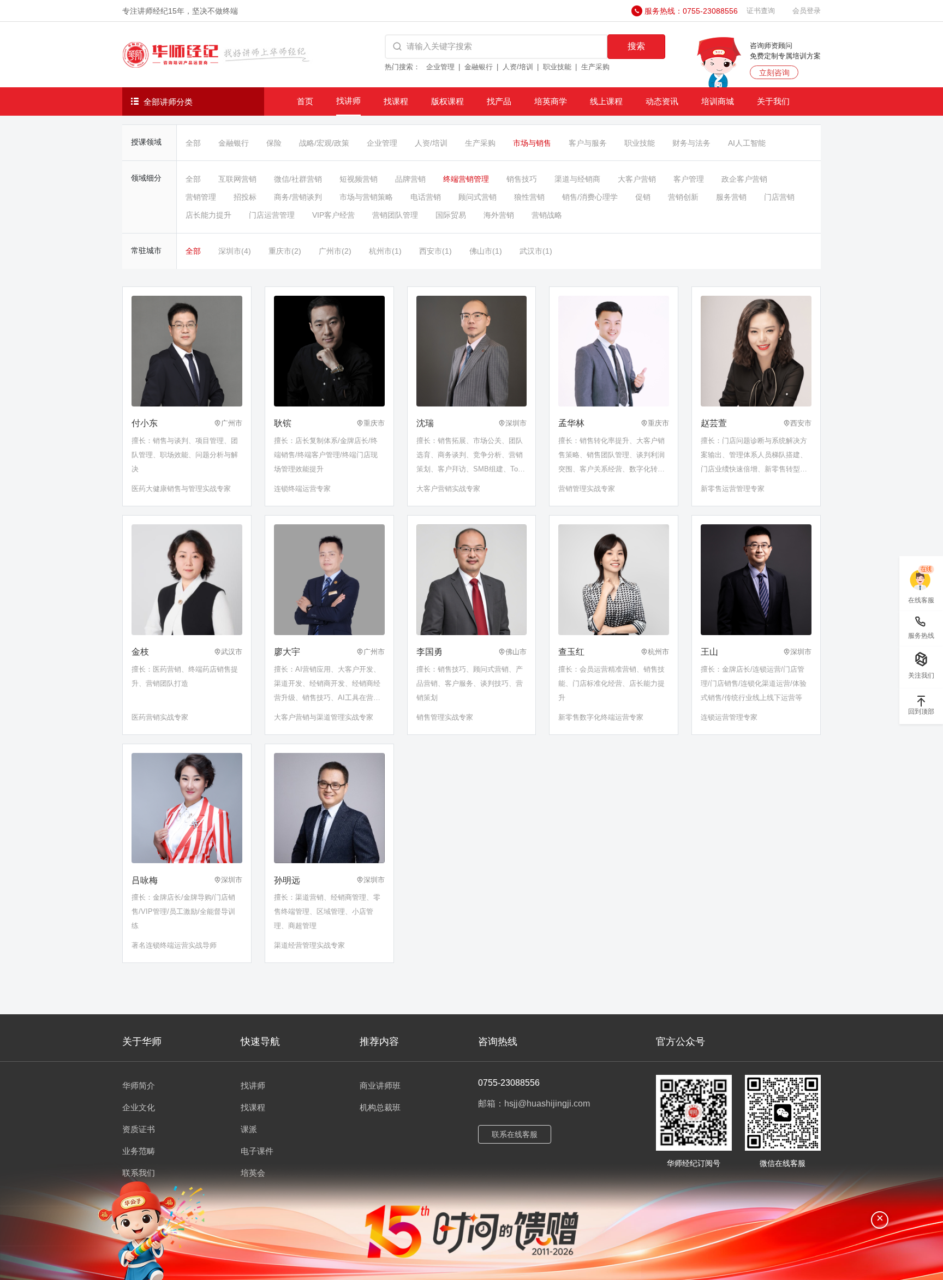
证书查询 (761, 11)
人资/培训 (518, 67)
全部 (193, 143)
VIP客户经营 (333, 215)
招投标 (245, 197)
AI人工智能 (747, 143)
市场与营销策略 (366, 197)
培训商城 (717, 101)
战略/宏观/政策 (324, 143)
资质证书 (138, 1129)
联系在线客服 (515, 1134)
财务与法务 (691, 143)
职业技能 (557, 67)
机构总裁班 (380, 1107)
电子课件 (257, 1151)
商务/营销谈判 (298, 197)
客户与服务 (588, 143)
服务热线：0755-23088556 (691, 11)
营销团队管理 (395, 215)
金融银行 (478, 67)
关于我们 (773, 101)
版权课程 (447, 101)
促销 (642, 197)
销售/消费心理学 (590, 197)
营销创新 (683, 197)
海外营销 (499, 215)
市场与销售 (532, 143)
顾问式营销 (477, 197)
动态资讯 (662, 101)
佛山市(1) (485, 251)
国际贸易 (450, 215)
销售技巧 (521, 179)
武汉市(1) (536, 251)
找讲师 (348, 100)
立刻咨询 (774, 72)
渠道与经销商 (577, 179)
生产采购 (595, 67)
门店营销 (779, 197)
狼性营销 (529, 197)
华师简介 (138, 1085)
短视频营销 (358, 179)
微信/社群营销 (298, 179)
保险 (274, 143)
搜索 (636, 46)
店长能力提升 (208, 215)
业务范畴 (138, 1151)
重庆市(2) (284, 251)
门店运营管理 (272, 215)
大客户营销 (637, 179)
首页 (305, 101)
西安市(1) (435, 251)
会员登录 (806, 11)
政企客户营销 (744, 179)
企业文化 (138, 1107)
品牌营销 (410, 179)
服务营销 (731, 197)
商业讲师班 (380, 1085)
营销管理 (201, 197)
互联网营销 (237, 179)
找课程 (396, 101)
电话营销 (425, 197)
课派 (249, 1129)
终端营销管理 (466, 179)
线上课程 (606, 101)
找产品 (499, 101)
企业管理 (440, 67)
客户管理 (688, 179)
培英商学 (550, 101)
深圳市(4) (234, 251)
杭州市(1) (385, 251)
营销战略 (547, 215)
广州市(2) (335, 251)
